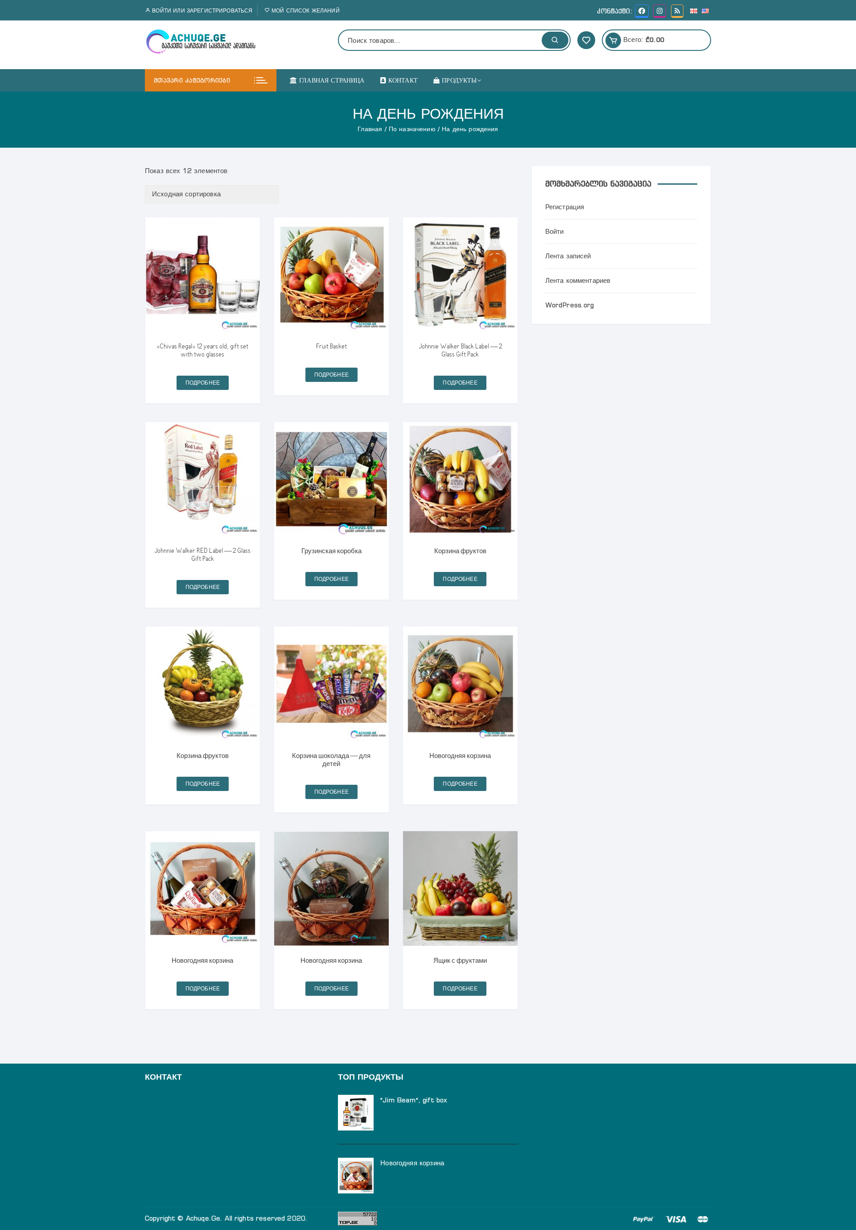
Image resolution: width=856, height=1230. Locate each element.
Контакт (403, 80)
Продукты (459, 80)
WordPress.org (569, 305)
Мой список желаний (305, 10)
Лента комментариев (578, 280)
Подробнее (202, 382)
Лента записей (568, 256)
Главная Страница (331, 80)
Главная (370, 129)
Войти (554, 231)
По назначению (412, 129)
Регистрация (564, 207)
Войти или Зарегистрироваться (201, 10)
